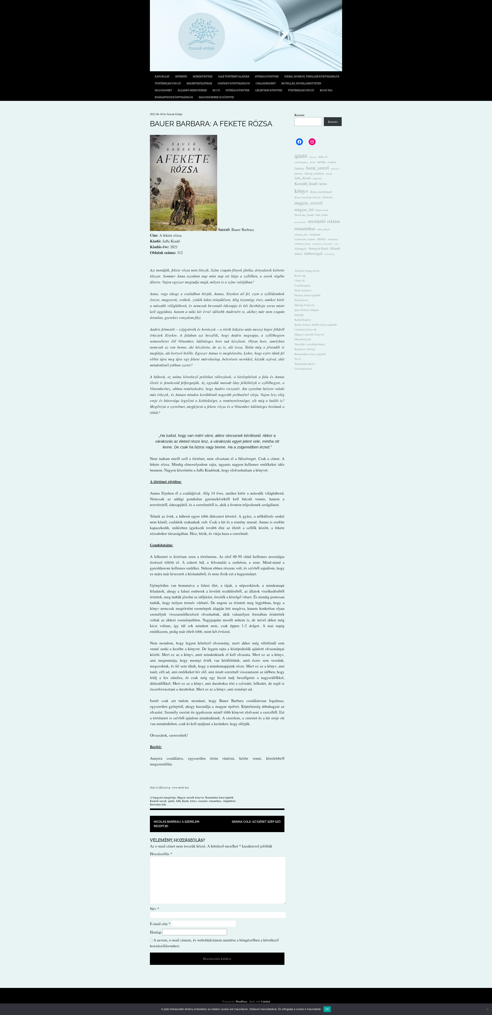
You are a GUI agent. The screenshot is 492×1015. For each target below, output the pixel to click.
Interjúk (181, 76)
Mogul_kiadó (321, 210)
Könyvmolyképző (321, 192)
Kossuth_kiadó (306, 183)
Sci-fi (216, 90)
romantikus (215, 801)
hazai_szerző (317, 168)
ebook (312, 162)
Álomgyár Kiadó (318, 248)
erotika (321, 162)
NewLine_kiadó (304, 215)
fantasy (299, 168)
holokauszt (335, 168)
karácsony (317, 178)
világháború (229, 801)
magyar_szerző (308, 203)
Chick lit (299, 280)
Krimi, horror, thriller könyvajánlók (311, 76)
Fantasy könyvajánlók (234, 83)
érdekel (298, 254)
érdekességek (313, 253)
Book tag (326, 90)
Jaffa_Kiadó (182, 801)
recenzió (202, 801)
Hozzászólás (161, 853)
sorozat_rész (301, 234)
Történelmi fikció (168, 83)
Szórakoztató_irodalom (305, 239)
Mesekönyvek (203, 76)
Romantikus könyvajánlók (174, 97)
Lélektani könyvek (268, 90)
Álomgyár (300, 248)
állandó (335, 248)
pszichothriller (300, 222)
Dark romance (303, 290)
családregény (301, 162)
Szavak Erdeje (174, 114)
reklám (333, 221)
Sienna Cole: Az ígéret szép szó (256, 821)
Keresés (299, 115)
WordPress (241, 1001)
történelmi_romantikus (322, 243)
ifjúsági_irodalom (314, 173)
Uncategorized (303, 368)
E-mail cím (160, 923)
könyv (193, 801)
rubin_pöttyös (323, 229)
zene (336, 243)
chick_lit (322, 157)
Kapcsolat (162, 76)
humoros (298, 173)
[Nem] (487, 1009)
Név (154, 908)
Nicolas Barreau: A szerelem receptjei (176, 824)
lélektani (327, 197)
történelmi (333, 239)
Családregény (266, 83)
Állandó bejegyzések (192, 90)
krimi (323, 183)
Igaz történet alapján (233, 76)
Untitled (265, 1001)
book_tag (312, 157)
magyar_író (304, 209)
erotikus (331, 162)
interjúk (329, 173)
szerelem (314, 234)
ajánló (171, 801)
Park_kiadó (322, 215)
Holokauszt (163, 90)
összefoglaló (329, 254)
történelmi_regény (302, 243)
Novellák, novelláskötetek (301, 83)
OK (327, 1009)
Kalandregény (302, 319)
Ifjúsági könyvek (267, 76)
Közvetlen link (158, 804)
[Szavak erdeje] (246, 69)
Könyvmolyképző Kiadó (307, 197)
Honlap (155, 932)
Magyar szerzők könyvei (216, 97)
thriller (321, 239)
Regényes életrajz (199, 83)
